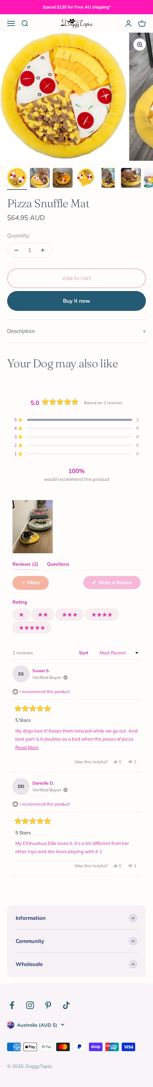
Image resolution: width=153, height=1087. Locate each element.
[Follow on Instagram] (30, 1005)
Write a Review (119, 584)
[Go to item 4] (85, 179)
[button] (76, 419)
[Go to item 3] (63, 179)
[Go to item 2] (40, 179)
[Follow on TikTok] (66, 1005)
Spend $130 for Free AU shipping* (77, 7)
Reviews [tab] (25, 565)
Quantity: (18, 235)
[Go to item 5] (108, 179)
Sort (84, 652)
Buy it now (76, 300)
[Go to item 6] (131, 179)
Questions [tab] (58, 565)
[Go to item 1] (17, 179)
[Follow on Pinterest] (48, 1005)
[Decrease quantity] (16, 250)
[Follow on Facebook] (12, 1005)
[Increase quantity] (43, 250)
